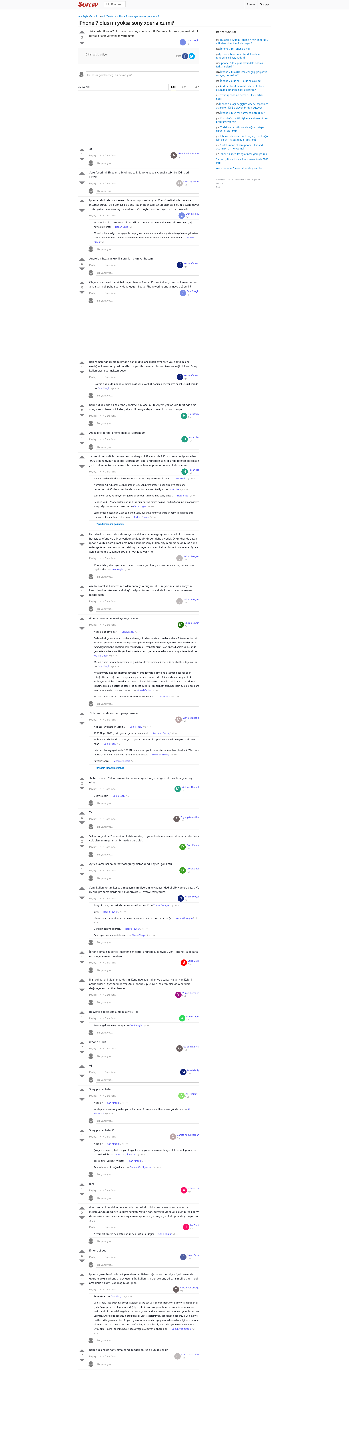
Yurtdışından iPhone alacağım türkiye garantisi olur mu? (240, 129)
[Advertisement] (138, 119)
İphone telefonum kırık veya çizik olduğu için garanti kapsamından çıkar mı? (242, 138)
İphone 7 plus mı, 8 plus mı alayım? (240, 81)
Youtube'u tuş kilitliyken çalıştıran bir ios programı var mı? (242, 120)
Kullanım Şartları (252, 179)
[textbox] (142, 75)
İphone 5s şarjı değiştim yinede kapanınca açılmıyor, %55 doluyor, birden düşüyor (242, 106)
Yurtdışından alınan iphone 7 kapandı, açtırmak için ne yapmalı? (240, 147)
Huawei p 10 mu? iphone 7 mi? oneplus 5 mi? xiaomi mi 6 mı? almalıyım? (242, 42)
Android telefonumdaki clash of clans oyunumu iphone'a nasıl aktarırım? (240, 88)
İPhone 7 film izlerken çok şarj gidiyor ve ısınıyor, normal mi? (241, 74)
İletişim (219, 183)
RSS (218, 187)
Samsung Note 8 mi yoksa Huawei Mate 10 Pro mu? (243, 161)
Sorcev (100, 5)
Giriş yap (264, 4)
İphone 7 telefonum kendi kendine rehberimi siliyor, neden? (238, 56)
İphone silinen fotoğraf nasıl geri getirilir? (244, 154)
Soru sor (251, 4)
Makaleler (220, 179)
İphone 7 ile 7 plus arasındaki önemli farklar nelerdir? (239, 65)
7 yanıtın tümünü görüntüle (110, 524)
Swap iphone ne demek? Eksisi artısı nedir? (239, 97)
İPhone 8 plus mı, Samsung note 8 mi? (242, 113)
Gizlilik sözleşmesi (235, 179)
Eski (173, 87)
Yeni (184, 87)
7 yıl (188, 43)
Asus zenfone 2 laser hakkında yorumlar (239, 168)
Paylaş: (93, 155)
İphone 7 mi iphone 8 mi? (235, 49)
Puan (196, 87)
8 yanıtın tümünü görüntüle (110, 768)
